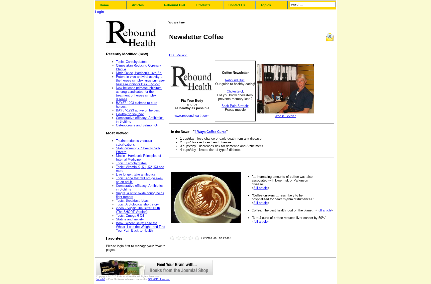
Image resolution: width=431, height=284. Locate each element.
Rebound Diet (174, 5)
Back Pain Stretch (234, 106)
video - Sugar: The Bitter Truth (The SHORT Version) (138, 210)
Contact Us (236, 5)
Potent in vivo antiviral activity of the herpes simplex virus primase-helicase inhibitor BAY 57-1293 (140, 80)
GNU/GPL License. (159, 279)
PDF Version (178, 55)
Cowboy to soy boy (130, 114)
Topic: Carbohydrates (131, 62)
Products (203, 5)
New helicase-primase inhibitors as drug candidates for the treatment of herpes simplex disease (139, 93)
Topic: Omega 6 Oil (130, 215)
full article (261, 188)
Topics (266, 5)
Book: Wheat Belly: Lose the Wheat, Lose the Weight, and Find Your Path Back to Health (140, 226)
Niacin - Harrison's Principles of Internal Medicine (138, 157)
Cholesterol (235, 91)
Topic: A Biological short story (137, 204)
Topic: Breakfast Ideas (132, 200)
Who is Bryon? (285, 116)
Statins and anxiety (130, 219)
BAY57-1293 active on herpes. (138, 110)
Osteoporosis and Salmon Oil (137, 125)
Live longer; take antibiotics (136, 174)
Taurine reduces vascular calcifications (134, 142)
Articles (138, 5)
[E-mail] (329, 40)
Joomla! (100, 279)
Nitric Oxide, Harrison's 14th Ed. (139, 73)
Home (104, 5)
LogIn (99, 12)
